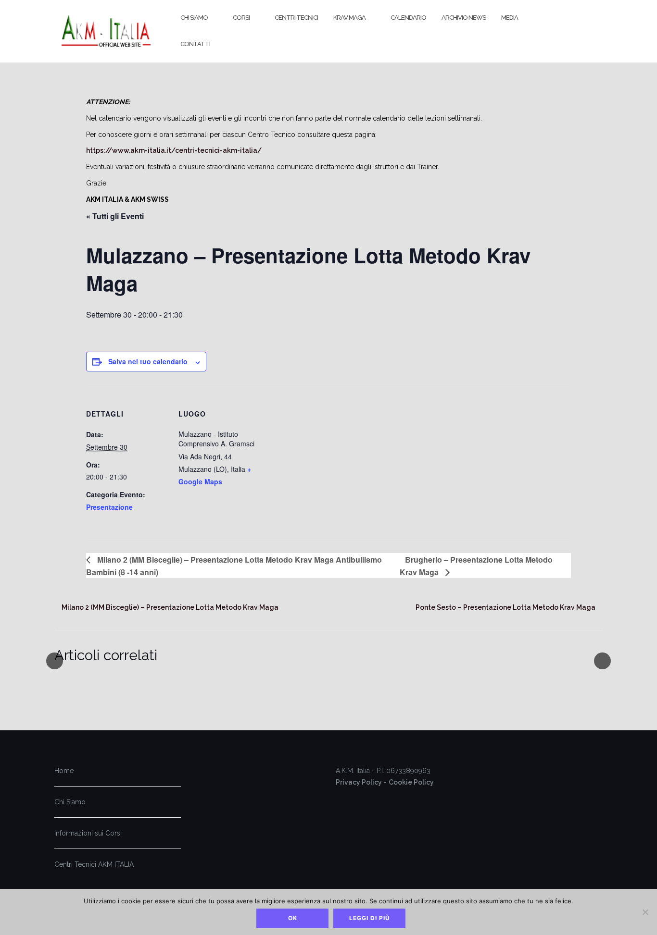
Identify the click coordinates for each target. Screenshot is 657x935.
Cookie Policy (411, 782)
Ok (292, 918)
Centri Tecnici (296, 17)
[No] (645, 912)
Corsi (241, 17)
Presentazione (109, 507)
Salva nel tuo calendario (148, 361)
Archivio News (464, 17)
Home (64, 771)
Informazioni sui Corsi (88, 833)
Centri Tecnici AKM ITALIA (94, 864)
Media (509, 17)
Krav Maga (349, 17)
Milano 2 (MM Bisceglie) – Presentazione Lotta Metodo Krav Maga (170, 607)
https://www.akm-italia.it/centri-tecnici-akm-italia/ (174, 150)
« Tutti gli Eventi (115, 215)
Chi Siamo (194, 17)
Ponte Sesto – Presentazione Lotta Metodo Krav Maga (505, 607)
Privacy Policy (359, 782)
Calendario (408, 17)
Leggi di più (369, 918)
